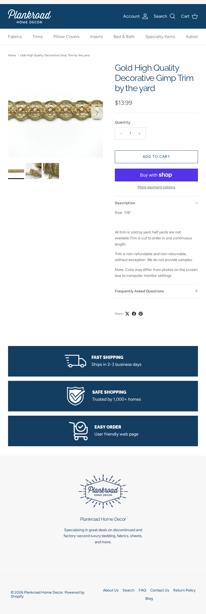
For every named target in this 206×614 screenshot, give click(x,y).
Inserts (96, 36)
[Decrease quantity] (119, 133)
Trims (37, 36)
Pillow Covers (66, 36)
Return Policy (184, 590)
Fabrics (15, 36)
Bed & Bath (124, 36)
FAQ (142, 590)
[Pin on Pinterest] (141, 314)
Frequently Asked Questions (139, 291)
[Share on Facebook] (134, 314)
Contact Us (159, 590)
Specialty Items (160, 36)
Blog (149, 598)
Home (12, 55)
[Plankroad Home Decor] (29, 16)
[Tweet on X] (127, 314)
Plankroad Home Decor (43, 592)
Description (125, 203)
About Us (111, 590)
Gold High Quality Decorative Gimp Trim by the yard (54, 55)
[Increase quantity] (141, 133)
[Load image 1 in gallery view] (55, 110)
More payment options (156, 187)
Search (129, 590)
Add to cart (156, 156)
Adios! (192, 36)
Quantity (122, 122)
